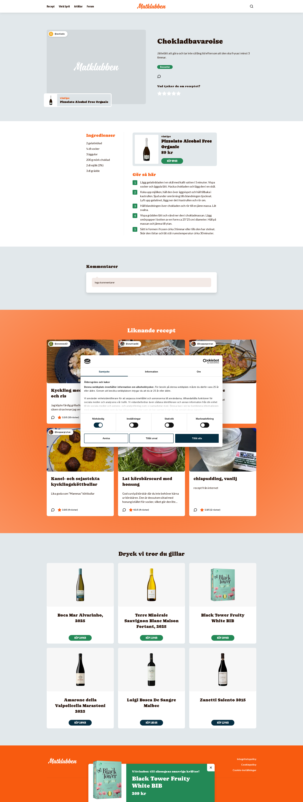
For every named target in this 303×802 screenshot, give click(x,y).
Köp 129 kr (223, 722)
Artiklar (78, 6)
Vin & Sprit (64, 6)
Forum (90, 6)
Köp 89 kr (172, 161)
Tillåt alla (197, 438)
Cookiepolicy (248, 764)
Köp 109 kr (80, 637)
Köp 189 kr (80, 722)
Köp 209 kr (223, 637)
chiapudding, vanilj (215, 478)
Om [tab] (199, 371)
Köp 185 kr (151, 722)
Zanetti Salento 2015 (223, 699)
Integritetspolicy (246, 758)
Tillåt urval (151, 438)
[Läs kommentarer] (159, 76)
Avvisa (106, 438)
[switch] (133, 425)
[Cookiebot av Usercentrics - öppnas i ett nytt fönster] (205, 361)
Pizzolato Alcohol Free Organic (84, 101)
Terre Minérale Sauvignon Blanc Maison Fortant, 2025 (151, 621)
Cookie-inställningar (244, 770)
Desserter (165, 66)
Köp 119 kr (151, 637)
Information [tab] (151, 371)
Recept (51, 6)
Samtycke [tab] (104, 371)
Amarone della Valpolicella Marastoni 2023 (80, 705)
